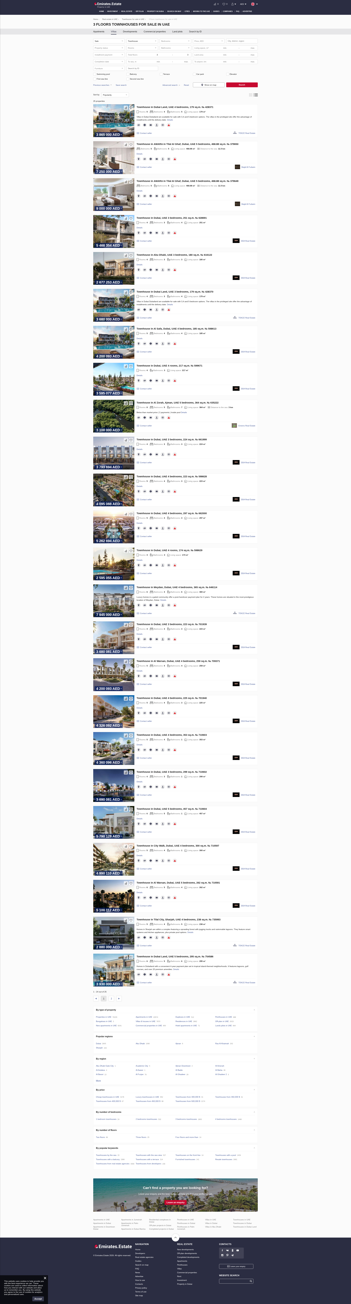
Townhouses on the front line (188, 1155)
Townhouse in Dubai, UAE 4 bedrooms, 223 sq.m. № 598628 (172, 476)
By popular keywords (107, 1148)
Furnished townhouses (185, 1159)
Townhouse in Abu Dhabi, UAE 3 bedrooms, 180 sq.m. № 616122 (174, 255)
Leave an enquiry (176, 1202)
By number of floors (106, 1130)
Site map (139, 1295)
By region (101, 1059)
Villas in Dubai (211, 1223)
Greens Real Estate (246, 426)
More (98, 1081)
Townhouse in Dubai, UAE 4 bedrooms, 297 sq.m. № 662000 (172, 513)
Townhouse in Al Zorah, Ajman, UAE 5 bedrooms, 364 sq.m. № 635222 (178, 402)
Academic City (142, 1066)
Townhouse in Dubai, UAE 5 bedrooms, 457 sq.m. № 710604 (172, 809)
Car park (200, 74)
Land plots (177, 31)
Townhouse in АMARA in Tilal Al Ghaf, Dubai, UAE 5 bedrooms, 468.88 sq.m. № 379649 (187, 181)
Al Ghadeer (180, 1074)
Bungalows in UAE (104, 1021)
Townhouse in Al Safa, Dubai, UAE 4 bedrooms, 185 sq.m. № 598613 (176, 328)
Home (137, 1249)
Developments (130, 31)
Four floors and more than (187, 1137)
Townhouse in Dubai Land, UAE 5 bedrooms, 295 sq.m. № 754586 (175, 956)
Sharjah (99, 1048)
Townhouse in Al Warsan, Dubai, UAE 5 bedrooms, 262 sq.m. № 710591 (178, 882)
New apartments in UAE (106, 1025)
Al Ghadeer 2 (221, 1074)
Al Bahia (218, 1070)
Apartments (98, 31)
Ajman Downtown (183, 1066)
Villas (113, 31)
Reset (186, 85)
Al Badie (179, 1070)
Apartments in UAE (144, 1017)
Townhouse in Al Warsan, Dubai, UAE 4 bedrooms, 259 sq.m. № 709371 (178, 661)
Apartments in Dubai (102, 1223)
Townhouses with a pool (225, 1155)
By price (100, 1090)
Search (242, 85)
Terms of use (140, 1292)
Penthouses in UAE (223, 1017)
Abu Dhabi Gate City (105, 1066)
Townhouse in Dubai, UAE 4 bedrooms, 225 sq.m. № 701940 (172, 698)
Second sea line (137, 79)
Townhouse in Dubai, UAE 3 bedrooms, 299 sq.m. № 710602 (172, 772)
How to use (140, 1280)
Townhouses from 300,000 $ (188, 1097)
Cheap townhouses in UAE (107, 1097)
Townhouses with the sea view (149, 1155)
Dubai (98, 1043)
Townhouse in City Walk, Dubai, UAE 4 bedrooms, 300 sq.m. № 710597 (178, 845)
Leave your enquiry (237, 1266)
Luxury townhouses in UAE (147, 1097)
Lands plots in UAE (223, 1025)
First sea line (102, 79)
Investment (182, 1280)
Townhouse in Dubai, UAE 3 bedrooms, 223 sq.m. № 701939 (172, 624)
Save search (121, 85)
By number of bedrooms (108, 1112)
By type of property (106, 1010)
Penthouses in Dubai (186, 1223)
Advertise (139, 1276)
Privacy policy (141, 1288)
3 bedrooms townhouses (186, 1119)
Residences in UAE (184, 1021)
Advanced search (170, 85)
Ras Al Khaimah (222, 1043)
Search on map (141, 1265)
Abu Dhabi (140, 1043)
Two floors (100, 1137)
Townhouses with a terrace (147, 1159)
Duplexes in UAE (183, 1017)
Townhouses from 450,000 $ (148, 1101)
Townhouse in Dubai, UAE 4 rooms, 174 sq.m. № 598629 (169, 550)
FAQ (137, 1269)
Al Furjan (140, 1074)
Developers (140, 1253)
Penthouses (182, 1265)
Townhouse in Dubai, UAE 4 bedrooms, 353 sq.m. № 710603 (172, 735)
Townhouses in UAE (241, 1220)
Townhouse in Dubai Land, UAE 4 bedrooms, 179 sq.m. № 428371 (175, 107)
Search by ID (195, 31)
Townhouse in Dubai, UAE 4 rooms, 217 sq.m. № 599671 (169, 365)
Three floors (141, 1137)
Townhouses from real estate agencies (112, 1164)
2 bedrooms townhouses (146, 1119)
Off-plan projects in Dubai (160, 1225)
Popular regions (104, 1036)
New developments (185, 1249)
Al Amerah (219, 1066)
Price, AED (199, 41)
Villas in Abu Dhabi (213, 1227)
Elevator (233, 74)
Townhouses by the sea (106, 1155)
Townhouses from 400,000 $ (108, 1101)
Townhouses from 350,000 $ (227, 1097)
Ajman (178, 1043)
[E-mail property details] (151, 125)
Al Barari (99, 1074)
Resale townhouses (223, 1159)
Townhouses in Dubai (242, 1223)
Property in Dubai (184, 1284)
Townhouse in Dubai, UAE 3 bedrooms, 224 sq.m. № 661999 (172, 439)
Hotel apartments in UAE (186, 1025)
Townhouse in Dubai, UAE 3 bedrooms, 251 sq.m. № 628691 (172, 218)
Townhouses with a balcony (108, 1159)
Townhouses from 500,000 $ (188, 1101)
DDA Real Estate (248, 241)
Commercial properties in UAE (149, 1025)
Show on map (210, 85)
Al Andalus (100, 1070)
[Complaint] (169, 125)
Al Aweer (139, 1070)
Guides (138, 1261)
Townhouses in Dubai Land (245, 1227)
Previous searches (101, 85)
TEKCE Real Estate (246, 133)
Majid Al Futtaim (248, 167)
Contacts (139, 1284)
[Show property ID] (163, 125)
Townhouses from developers (148, 1164)
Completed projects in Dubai (161, 1229)
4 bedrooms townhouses (226, 1119)
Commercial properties (155, 31)
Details (170, 120)
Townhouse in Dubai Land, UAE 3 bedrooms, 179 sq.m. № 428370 (175, 291)
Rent (179, 1276)
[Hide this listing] (139, 125)
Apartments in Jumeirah (131, 1220)
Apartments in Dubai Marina (133, 1229)
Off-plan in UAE (222, 1021)
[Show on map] (139, 159)
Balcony (133, 74)
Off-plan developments (187, 1253)
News (137, 1272)
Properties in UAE (103, 1017)
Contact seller (146, 133)
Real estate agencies (144, 1257)
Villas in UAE (210, 1220)
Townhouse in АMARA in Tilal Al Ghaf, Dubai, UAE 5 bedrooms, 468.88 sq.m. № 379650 (187, 144)
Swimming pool (103, 74)
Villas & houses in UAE (145, 1021)
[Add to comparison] (126, 108)
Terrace (166, 74)
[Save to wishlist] (131, 108)
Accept (38, 1299)
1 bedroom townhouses (106, 1119)
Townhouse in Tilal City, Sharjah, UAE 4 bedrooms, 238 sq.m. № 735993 (178, 919)
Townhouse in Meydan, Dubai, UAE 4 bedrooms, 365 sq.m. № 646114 (177, 587)
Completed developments (188, 1257)
